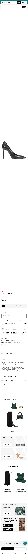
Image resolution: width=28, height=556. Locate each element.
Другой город (23, 320)
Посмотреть (7, 444)
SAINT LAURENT (8, 338)
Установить (23, 305)
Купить (14, 431)
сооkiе (17, 7)
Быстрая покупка (20, 548)
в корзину (7, 548)
